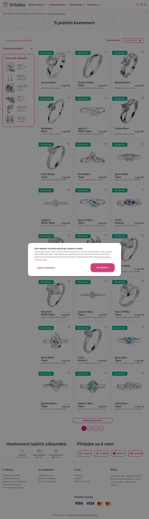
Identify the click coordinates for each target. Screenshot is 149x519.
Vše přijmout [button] (102, 267)
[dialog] (74, 259)
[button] (44, 267)
